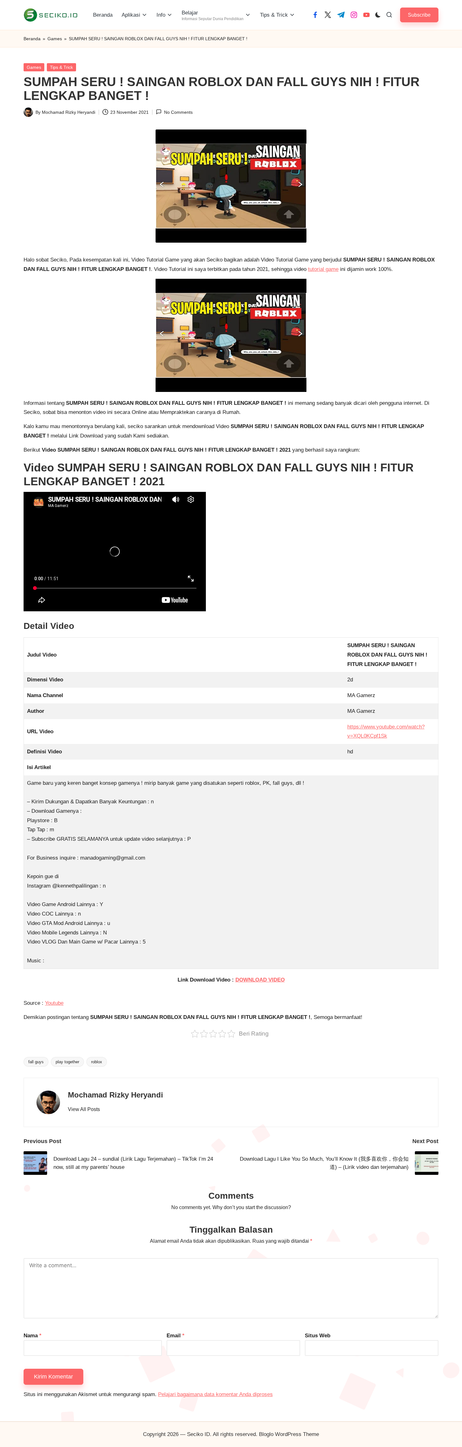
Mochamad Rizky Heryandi (115, 1095)
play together (67, 1061)
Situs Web (317, 1336)
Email (175, 1336)
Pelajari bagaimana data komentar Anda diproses (215, 1394)
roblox (96, 1061)
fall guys (36, 1061)
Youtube (54, 1003)
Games (54, 38)
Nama (32, 1336)
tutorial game (323, 269)
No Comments (178, 112)
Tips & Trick (61, 67)
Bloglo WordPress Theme (289, 1434)
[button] (419, 15)
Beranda (32, 38)
